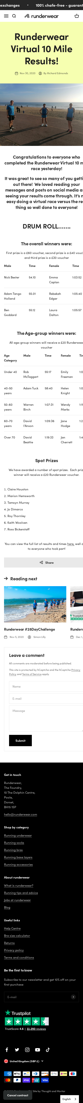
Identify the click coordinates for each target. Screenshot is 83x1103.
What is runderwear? (18, 885)
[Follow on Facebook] (6, 1049)
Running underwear (18, 835)
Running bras (13, 850)
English (66, 1099)
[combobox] (69, 1099)
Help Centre (12, 928)
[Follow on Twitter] (17, 1049)
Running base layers (18, 857)
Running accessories (18, 864)
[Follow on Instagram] (27, 1049)
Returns (9, 943)
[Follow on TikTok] (48, 1049)
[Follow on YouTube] (37, 1049)
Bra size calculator (17, 935)
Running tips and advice (21, 893)
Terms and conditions (19, 957)
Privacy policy (14, 950)
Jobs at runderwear (17, 900)
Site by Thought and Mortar (49, 1091)
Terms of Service (32, 674)
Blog (7, 907)
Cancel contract (17, 1095)
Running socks (14, 843)
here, (70, 544)
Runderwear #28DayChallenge (29, 629)
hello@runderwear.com (20, 814)
